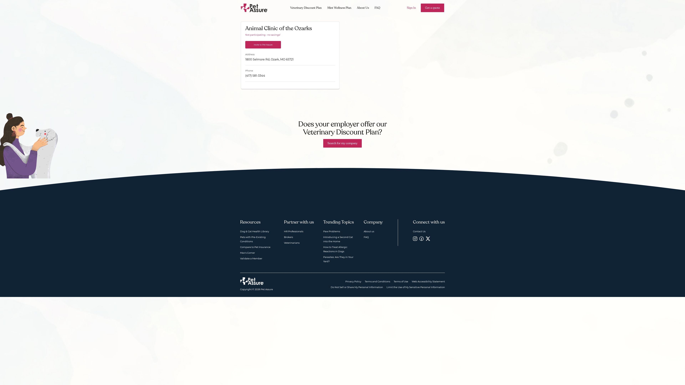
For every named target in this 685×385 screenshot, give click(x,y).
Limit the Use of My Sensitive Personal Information (416, 287)
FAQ (377, 8)
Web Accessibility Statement (428, 281)
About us (369, 231)
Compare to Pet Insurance (255, 247)
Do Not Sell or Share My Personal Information (357, 287)
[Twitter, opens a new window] (428, 238)
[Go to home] (254, 7)
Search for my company (342, 143)
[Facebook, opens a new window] (421, 238)
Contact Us (419, 231)
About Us (363, 8)
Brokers (288, 237)
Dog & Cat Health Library (254, 231)
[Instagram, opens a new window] (415, 238)
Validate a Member (251, 258)
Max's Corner (247, 252)
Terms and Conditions (377, 281)
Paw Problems (331, 231)
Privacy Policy (353, 281)
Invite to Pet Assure (263, 44)
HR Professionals (293, 231)
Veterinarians (292, 242)
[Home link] (252, 281)
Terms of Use (401, 281)
